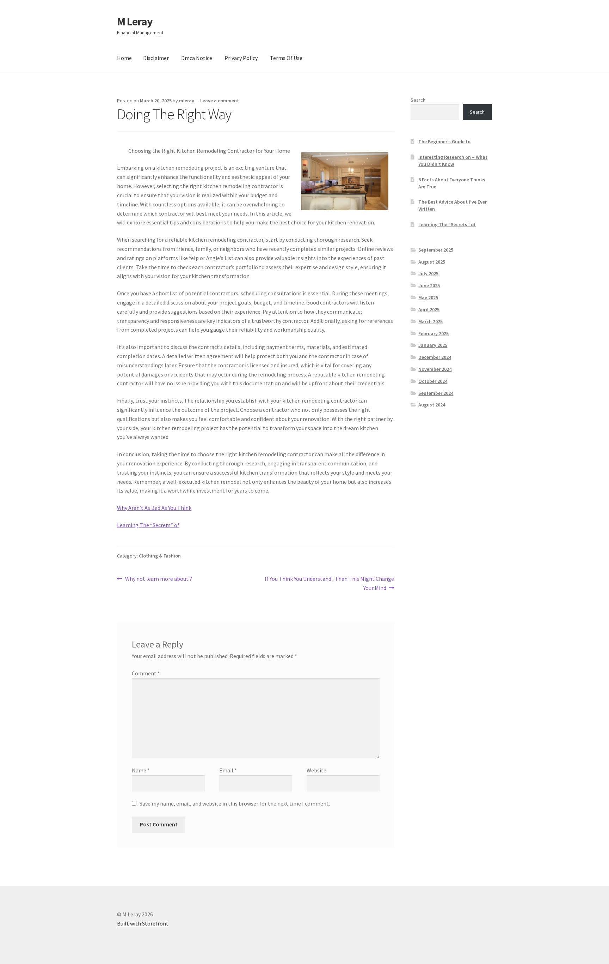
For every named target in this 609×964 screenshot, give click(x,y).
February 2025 (433, 333)
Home (124, 57)
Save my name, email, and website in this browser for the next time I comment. (235, 803)
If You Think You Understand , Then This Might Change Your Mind (329, 583)
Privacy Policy (241, 57)
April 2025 (428, 309)
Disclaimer (156, 57)
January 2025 (432, 345)
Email (228, 770)
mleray (186, 100)
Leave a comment (219, 100)
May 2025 (428, 297)
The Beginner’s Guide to (444, 141)
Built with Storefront (142, 923)
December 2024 (434, 357)
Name (141, 770)
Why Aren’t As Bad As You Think (154, 507)
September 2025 (435, 250)
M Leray (135, 21)
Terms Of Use (286, 57)
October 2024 (432, 381)
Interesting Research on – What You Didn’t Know (452, 160)
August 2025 (431, 262)
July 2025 (428, 273)
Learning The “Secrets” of (148, 525)
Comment (146, 673)
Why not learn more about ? (158, 579)
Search (418, 100)
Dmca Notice (196, 57)
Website (316, 770)
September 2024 (435, 393)
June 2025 (429, 285)
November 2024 (434, 369)
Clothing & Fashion (160, 556)
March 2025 (430, 321)
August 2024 (431, 405)
